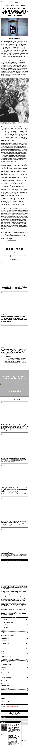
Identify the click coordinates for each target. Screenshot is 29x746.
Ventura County (5, 688)
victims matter (22, 255)
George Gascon (6, 255)
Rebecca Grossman (6, 677)
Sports (2, 683)
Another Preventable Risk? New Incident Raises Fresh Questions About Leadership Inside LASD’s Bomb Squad (13, 457)
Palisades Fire (5, 672)
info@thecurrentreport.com (12, 706)
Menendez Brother (6, 662)
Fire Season (4, 630)
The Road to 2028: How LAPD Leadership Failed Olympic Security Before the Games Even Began (13, 521)
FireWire (3, 633)
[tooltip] (7, 249)
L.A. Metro (3, 646)
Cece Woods (8, 356)
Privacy (3, 698)
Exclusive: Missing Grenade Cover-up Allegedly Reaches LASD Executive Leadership (13, 552)
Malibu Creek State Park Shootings (10, 659)
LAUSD (2, 654)
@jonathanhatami (9, 238)
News (12, 5)
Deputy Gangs (5, 625)
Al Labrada (4, 619)
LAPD (2, 648)
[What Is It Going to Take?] (14, 390)
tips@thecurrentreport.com (12, 707)
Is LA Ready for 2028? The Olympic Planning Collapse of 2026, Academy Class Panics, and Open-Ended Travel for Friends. (14, 489)
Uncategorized (5, 685)
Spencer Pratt (4, 680)
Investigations (5, 640)
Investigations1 (5, 643)
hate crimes (14, 255)
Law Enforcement (6, 656)
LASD (2, 651)
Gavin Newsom (5, 638)
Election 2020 (5, 627)
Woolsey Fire (4, 691)
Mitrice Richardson (6, 664)
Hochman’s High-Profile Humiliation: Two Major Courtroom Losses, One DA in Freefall (14, 287)
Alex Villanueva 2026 (7, 622)
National (3, 667)
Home (2, 696)
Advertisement (5, 701)
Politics (17, 5)
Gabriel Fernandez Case (7, 635)
